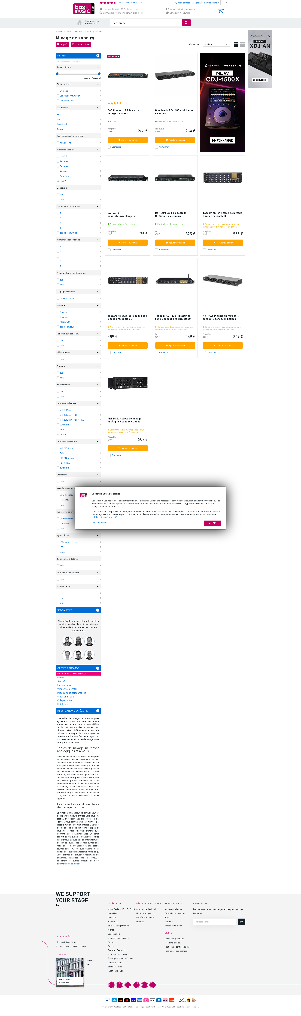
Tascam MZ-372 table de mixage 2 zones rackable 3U (222, 214)
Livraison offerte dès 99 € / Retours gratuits (121, 9)
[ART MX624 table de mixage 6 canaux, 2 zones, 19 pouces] (223, 282)
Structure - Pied (115, 966)
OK (214, 523)
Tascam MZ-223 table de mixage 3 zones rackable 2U (127, 317)
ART (59, 114)
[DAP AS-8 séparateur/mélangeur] (128, 179)
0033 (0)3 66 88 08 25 (69, 942)
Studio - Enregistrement (118, 925)
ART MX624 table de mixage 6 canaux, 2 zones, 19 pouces (221, 317)
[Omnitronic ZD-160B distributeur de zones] (175, 76)
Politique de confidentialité (177, 946)
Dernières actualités (145, 917)
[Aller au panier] (220, 9)
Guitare (111, 942)
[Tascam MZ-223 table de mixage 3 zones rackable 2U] (128, 282)
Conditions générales (174, 938)
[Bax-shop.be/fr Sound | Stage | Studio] (83, 8)
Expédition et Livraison (175, 913)
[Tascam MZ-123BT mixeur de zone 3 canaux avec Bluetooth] (175, 282)
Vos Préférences (99, 522)
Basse (111, 946)
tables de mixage (72, 863)
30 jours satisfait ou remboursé (182, 9)
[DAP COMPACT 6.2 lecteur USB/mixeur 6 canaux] (175, 179)
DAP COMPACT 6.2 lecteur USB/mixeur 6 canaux (170, 214)
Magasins (197, 2)
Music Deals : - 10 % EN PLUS (121, 909)
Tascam (60, 129)
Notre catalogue (143, 913)
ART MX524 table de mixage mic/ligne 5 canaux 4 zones (124, 420)
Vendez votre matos (67, 689)
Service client (173, 903)
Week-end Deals (65, 696)
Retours (168, 917)
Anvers (90, 960)
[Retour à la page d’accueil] (79, 22)
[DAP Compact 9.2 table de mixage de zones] (128, 76)
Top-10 (64, 44)
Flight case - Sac (115, 970)
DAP (59, 119)
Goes (89, 964)
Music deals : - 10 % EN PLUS (72, 673)
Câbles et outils (115, 962)
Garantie (169, 921)
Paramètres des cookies (176, 950)
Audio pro (112, 917)
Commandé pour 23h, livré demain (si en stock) (123, 13)
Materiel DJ (113, 921)
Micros (111, 929)
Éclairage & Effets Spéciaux (120, 958)
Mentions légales (172, 942)
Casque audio (114, 933)
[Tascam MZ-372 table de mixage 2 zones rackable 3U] (223, 179)
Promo (60, 677)
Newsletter (141, 921)
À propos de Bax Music (146, 909)
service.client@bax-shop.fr (75, 946)
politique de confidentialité (104, 517)
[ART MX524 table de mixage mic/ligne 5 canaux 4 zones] (128, 384)
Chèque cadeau (65, 700)
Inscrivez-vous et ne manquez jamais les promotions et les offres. (218, 911)
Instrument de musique (118, 938)
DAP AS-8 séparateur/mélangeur (122, 214)
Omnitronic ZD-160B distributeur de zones (175, 111)
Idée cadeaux (64, 685)
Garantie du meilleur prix (180, 13)
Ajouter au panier (129, 140)
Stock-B (61, 681)
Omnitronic (62, 124)
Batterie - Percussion (117, 950)
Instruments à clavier (117, 954)
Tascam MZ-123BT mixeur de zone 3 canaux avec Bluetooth (173, 317)
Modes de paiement (173, 909)
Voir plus (60, 181)
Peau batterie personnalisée (71, 692)
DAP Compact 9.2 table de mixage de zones (123, 111)
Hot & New (62, 704)
